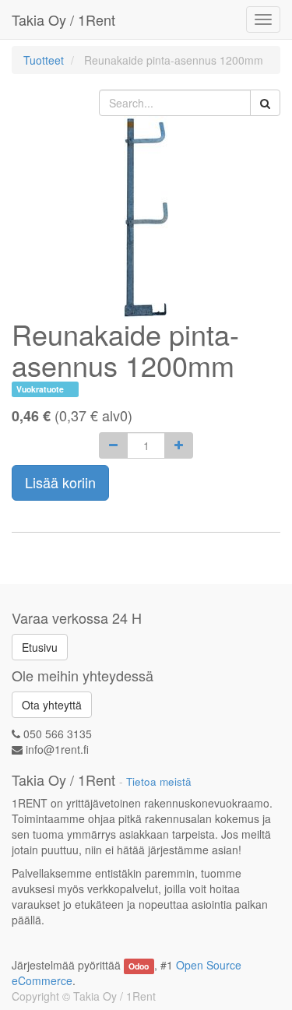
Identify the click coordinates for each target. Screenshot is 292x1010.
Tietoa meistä (159, 781)
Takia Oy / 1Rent (63, 19)
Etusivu (40, 647)
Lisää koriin (60, 482)
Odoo (138, 966)
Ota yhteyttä (52, 705)
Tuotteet (43, 60)
